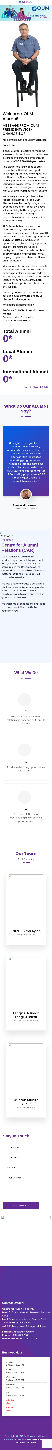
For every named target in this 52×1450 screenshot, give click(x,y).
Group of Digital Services (32, 1441)
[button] (3, 13)
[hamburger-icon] (46, 3)
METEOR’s (34, 1439)
